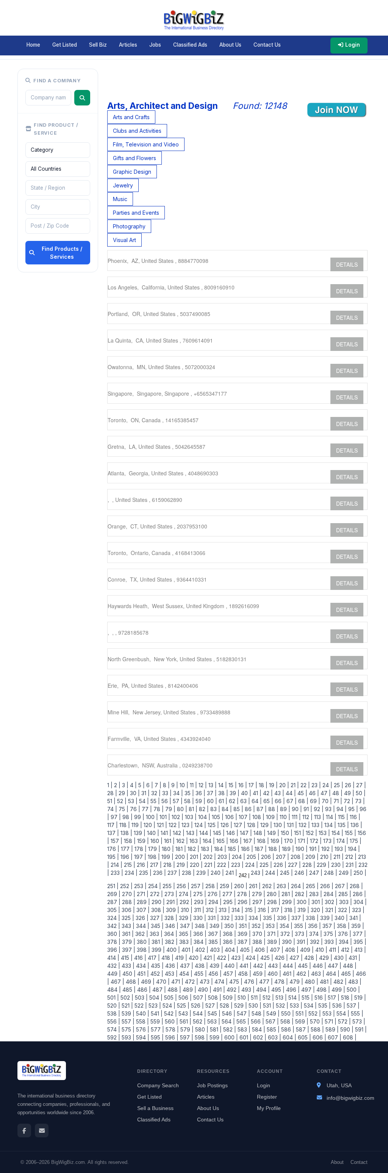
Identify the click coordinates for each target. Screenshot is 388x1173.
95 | (352, 809)
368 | (228, 934)
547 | (242, 1013)
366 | (199, 934)
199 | (167, 857)
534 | (309, 1005)
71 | (337, 801)
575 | (127, 1029)
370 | (258, 934)
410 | (320, 950)
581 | (215, 1029)
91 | (307, 809)
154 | (336, 833)
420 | (194, 957)
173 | (328, 841)
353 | (271, 926)
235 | (145, 873)
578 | (171, 1029)
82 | (203, 809)
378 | (113, 942)
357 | (328, 926)
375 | (329, 934)
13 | (212, 785)
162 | (181, 841)
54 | (143, 801)
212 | (350, 857)
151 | (298, 833)
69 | (314, 801)
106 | (230, 817)
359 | (357, 926)
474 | (220, 981)
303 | (345, 902)
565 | (242, 1021)
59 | (199, 801)
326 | (141, 918)
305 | (113, 910)
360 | (113, 934)
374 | (315, 934)
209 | (311, 857)
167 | (248, 841)
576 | (142, 1029)
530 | (254, 1005)
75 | (122, 809)
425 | (266, 957)
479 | (295, 981)
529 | (240, 1005)
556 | (113, 1021)
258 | (211, 886)
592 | (113, 1037)
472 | (190, 981)
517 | (333, 997)
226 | (279, 865)
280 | (272, 894)
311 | (198, 910)
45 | (301, 793)
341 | (354, 918)
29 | (122, 793)
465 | (347, 973)
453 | (170, 973)
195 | (113, 857)
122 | (173, 825)
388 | (258, 942)
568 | (286, 1021)
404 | (230, 950)
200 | (181, 857)
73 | (359, 801)
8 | (165, 785)
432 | (113, 965)
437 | (185, 965)
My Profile (269, 1108)
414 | (113, 957)
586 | (287, 1029)
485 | (128, 989)
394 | (344, 942)
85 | (237, 809)
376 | (343, 934)
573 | (358, 1021)
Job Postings (212, 1085)
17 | (252, 785)
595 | (156, 1037)
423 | (237, 957)
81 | (192, 809)
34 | (177, 793)
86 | (249, 809)
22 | (304, 785)
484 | (114, 989)
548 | (257, 1013)
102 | (176, 817)
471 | (176, 981)
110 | (284, 817)
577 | (156, 1029)
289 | (142, 902)
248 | (329, 873)
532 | (281, 1005)
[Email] (41, 1130)
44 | (290, 793)
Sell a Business (155, 1108)
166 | (235, 841)
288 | (127, 902)
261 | (254, 886)
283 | (315, 894)
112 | (307, 817)
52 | (121, 801)
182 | (192, 849)
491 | (218, 989)
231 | (350, 865)
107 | (244, 817)
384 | (199, 942)
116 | (354, 817)
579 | (186, 1029)
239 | (202, 873)
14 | (222, 785)
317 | (276, 910)
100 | (151, 817)
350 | (230, 926)
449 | (114, 973)
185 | (232, 849)
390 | (287, 942)
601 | (245, 1037)
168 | (262, 841)
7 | (157, 785)
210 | (325, 857)
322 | (343, 910)
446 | (318, 965)
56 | (165, 801)
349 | (215, 926)
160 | (156, 841)
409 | (306, 950)
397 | (127, 950)
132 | (303, 825)
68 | (302, 801)
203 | (223, 857)
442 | (259, 965)
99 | (138, 817)
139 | (139, 833)
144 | (204, 833)
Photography (129, 226)
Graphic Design (132, 171)
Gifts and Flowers (134, 158)
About (337, 1162)
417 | (153, 957)
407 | (275, 950)
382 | (170, 942)
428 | (310, 957)
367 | (214, 934)
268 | (355, 886)
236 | (159, 873)
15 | (232, 785)
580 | (201, 1029)
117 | (112, 825)
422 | (222, 957)
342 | (113, 926)
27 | (360, 785)
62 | (233, 801)
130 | (278, 825)
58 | (188, 801)
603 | (273, 1037)
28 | (112, 793)
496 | (292, 989)
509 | (228, 997)
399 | (157, 950)
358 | (342, 926)
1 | (110, 785)
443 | (273, 965)
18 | (262, 785)
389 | (273, 942)
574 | (113, 1029)
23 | (315, 785)
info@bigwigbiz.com (350, 1098)
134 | (329, 825)
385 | (214, 942)
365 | (184, 934)
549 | (272, 1013)
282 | (300, 894)
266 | (326, 886)
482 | (339, 981)
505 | (170, 997)
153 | (323, 833)
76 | (134, 809)
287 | (113, 902)
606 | (318, 1037)
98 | (127, 817)
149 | (272, 833)
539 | (127, 1013)
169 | (276, 841)
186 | (246, 849)
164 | (208, 841)
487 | (158, 989)
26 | (349, 785)
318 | (289, 910)
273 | (170, 894)
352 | (257, 926)
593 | (127, 1037)
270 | (127, 894)
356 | (314, 926)
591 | (360, 1029)
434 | (142, 965)
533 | (295, 1005)
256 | (182, 886)
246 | (300, 873)
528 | (225, 1005)
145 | (218, 833)
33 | (166, 793)
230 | (337, 865)
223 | (237, 865)
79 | (169, 809)
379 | (127, 942)
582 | (229, 1029)
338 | (311, 918)
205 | (252, 857)
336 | (282, 918)
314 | (236, 910)
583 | (243, 1029)
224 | (251, 865)
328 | (170, 918)
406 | (260, 950)
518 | (346, 997)
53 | (132, 801)
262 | (268, 886)
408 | (291, 950)
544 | (198, 1013)
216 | (142, 865)
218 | (168, 865)
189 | (287, 849)
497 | (307, 989)
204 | (237, 857)
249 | (344, 873)
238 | (187, 873)
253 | (140, 886)
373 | (300, 934)
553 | (328, 1013)
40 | (245, 793)
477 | (265, 981)
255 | (168, 886)
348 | (200, 926)
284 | (329, 894)
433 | (127, 965)
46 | (313, 793)
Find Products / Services (62, 252)
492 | (232, 989)
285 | (344, 894)
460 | (273, 973)
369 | (243, 934)
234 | (130, 873)
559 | (156, 1021)
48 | (337, 793)
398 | (142, 950)
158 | (129, 841)
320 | (316, 910)
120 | (148, 825)
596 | (171, 1037)
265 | (311, 886)
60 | (211, 801)
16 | (242, 785)
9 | (174, 785)
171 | (302, 841)
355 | (300, 926)
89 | (284, 809)
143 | (191, 833)
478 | (280, 981)
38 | (222, 793)
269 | (113, 894)
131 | (291, 825)
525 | (182, 1005)
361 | (127, 934)
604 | (288, 1037)
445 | (303, 965)
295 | (229, 902)
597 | (185, 1037)
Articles (128, 45)
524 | (168, 1005)
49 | (348, 793)
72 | (348, 801)
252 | (126, 886)
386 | (228, 942)
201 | (195, 857)
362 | (141, 934)
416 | (139, 957)
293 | (199, 902)
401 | (187, 950)
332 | (226, 918)
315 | (249, 910)
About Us (230, 45)
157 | (115, 841)
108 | (257, 817)
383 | (185, 942)
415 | (126, 957)
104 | (203, 817)
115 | (342, 817)
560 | (170, 1021)
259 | (225, 886)
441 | (245, 965)
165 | (221, 841)
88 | (272, 809)
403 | (215, 950)
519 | (359, 997)
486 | (143, 989)
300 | (302, 902)
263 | (282, 886)
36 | (199, 793)
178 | (140, 849)
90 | (296, 809)
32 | (155, 793)
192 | (326, 849)
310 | (185, 910)
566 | (256, 1021)
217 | (155, 865)
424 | (251, 957)
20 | (283, 785)
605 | (303, 1037)
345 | (156, 926)
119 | (136, 825)
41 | (256, 793)
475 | (235, 981)
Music (120, 199)
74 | (112, 809)
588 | (316, 1029)
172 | (315, 841)
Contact (359, 1162)
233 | (116, 873)
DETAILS (347, 264)
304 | (359, 902)
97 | (115, 817)
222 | (223, 865)
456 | (214, 973)
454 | (185, 973)
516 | (319, 997)
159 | (142, 841)
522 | (140, 1005)
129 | (265, 825)
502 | (126, 997)
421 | (208, 957)
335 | (268, 918)
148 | (259, 833)
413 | (359, 950)
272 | (156, 894)
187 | (260, 849)
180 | (167, 849)
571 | (329, 1021)
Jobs (155, 45)
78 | (158, 809)
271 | (142, 894)
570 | (315, 1021)
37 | (211, 793)
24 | (326, 785)
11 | (192, 785)
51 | (111, 801)
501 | (113, 997)
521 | (126, 1005)
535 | (324, 1005)
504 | (155, 997)
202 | (209, 857)
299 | (287, 902)
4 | (132, 785)
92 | (318, 809)
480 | (310, 981)
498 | (322, 989)
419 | (180, 957)
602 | (259, 1037)
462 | (302, 973)
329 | (184, 918)
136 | (355, 825)
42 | (267, 793)
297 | (258, 902)
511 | (255, 997)
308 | (157, 910)
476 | (250, 981)
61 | (222, 801)
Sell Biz (98, 45)
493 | (247, 989)
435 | (156, 965)
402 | (201, 950)
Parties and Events (136, 212)
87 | (261, 809)
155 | (349, 833)
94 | (341, 809)
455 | (199, 973)
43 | (278, 793)
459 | (258, 973)
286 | (358, 894)
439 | (215, 965)
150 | (286, 833)
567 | (271, 1021)
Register (267, 1097)
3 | (124, 785)
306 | (127, 910)
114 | (330, 817)
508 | (214, 997)
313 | (223, 910)
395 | (359, 942)
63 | (244, 801)
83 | (214, 809)
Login (352, 45)
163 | (194, 841)
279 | (257, 894)
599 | (215, 1037)
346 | (171, 926)
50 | (360, 793)
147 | (245, 833)
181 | (180, 849)
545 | (213, 1013)
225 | (265, 865)
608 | (349, 1037)
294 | (214, 902)
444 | (288, 965)
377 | (358, 934)
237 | (173, 873)
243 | (256, 873)
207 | (281, 857)
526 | (196, 1005)
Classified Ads (190, 45)
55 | (154, 801)
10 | (183, 785)
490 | (203, 989)
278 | (243, 894)
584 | (257, 1029)
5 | (141, 785)
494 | (262, 989)
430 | (339, 957)
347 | (185, 926)
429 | (325, 957)
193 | (339, 849)
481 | (325, 981)
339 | (326, 918)
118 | (124, 825)
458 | (243, 973)
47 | (325, 793)
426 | (280, 957)
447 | (333, 965)
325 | (127, 918)
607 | (333, 1037)
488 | (173, 989)
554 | (342, 1013)
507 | (199, 997)
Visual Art (124, 240)
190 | (301, 849)
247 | (315, 873)
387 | (243, 942)
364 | (170, 934)
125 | (212, 825)
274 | (184, 894)
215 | (128, 865)
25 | (337, 785)
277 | (228, 894)
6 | (149, 785)
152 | (310, 833)
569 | (301, 1021)
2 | (116, 785)
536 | (338, 1005)
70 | (326, 801)
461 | (288, 973)
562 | (198, 1021)
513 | (280, 997)
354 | (285, 926)
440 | (230, 965)
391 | (301, 942)
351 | (243, 926)
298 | (273, 902)
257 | (196, 886)
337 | (297, 918)
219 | (181, 865)
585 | (272, 1029)
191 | (314, 849)
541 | (156, 1013)
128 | (252, 825)
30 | (134, 793)
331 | (212, 918)
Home (33, 45)
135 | (342, 825)
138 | (125, 833)
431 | (353, 957)
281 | (286, 894)
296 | (243, 902)
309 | (171, 910)
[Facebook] (24, 1130)
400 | (172, 950)
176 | (113, 849)
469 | (147, 981)
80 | (181, 809)
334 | (254, 918)
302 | (330, 902)
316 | (262, 910)
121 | (161, 825)
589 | (331, 1029)
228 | (308, 865)
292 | (185, 902)
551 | (300, 1013)
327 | (156, 918)
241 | (230, 873)
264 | (296, 886)
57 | (177, 801)
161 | (169, 841)
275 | (199, 894)
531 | (267, 1005)
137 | (113, 833)
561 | (184, 1021)
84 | (226, 809)
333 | (240, 918)
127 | (239, 825)
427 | (295, 957)
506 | (184, 997)
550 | (287, 1013)
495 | (277, 989)
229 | (322, 865)
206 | (267, 857)
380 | (142, 942)
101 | (164, 817)
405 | (245, 950)
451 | (142, 973)
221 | (209, 865)
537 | (352, 1005)
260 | (240, 886)
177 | (126, 849)
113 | (318, 817)
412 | (346, 950)
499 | (337, 989)
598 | (200, 1037)
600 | (230, 1037)
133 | (316, 825)
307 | (142, 910)
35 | (188, 793)
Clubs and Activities (137, 130)
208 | (296, 857)
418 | (167, 957)
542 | (170, 1013)
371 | (272, 934)
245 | (285, 873)
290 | (157, 902)
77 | (146, 809)
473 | (205, 981)
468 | (131, 981)
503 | (140, 997)
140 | (152, 833)
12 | (202, 785)
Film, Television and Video (146, 144)
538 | (113, 1013)
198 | (153, 857)
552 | (314, 1013)
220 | (195, 865)
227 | (293, 865)
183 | (206, 849)
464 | (332, 973)
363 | (155, 934)
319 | (302, 910)
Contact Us (267, 45)
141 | (165, 833)
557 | (127, 1021)
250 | (359, 873)
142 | (178, 833)
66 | (279, 801)
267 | (340, 886)
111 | (295, 817)
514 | (293, 997)
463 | (317, 973)
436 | (171, 965)
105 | (217, 817)
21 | (294, 785)
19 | (273, 785)
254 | (154, 886)
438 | (200, 965)
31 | (145, 793)
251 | (113, 886)
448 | (349, 965)
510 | (242, 997)
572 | (343, 1021)
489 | (188, 989)
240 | (216, 873)
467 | (116, 981)
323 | (357, 910)
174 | (341, 841)
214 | (115, 865)
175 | (354, 841)
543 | (184, 1013)
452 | (156, 973)
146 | (231, 833)
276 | (213, 894)
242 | (243, 875)
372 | (286, 934)
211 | (338, 857)
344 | (142, 926)
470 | (162, 981)
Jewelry (123, 185)
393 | (330, 942)
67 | (291, 801)
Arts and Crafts (131, 117)
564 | (227, 1021)
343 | (127, 926)
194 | (353, 849)
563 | (213, 1021)
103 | (190, 817)
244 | (271, 873)
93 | (329, 809)
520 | (113, 1005)
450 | (128, 973)
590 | (346, 1029)
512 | (267, 997)
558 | (142, 1021)
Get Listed (64, 45)
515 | (306, 997)
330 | (199, 918)
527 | (211, 1005)
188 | (273, 849)
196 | (126, 857)
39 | (233, 793)
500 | (352, 989)
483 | (354, 981)
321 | (330, 910)
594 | (142, 1037)
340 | (340, 918)
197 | (139, 857)
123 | (186, 825)
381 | (156, 942)
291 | (171, 902)
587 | (301, 1029)
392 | (315, 942)
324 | (113, 918)
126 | (225, 825)
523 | (154, 1005)
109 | (271, 817)
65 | (267, 801)
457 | (229, 973)
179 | (153, 849)
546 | (228, 1013)
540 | (142, 1013)
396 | (113, 950)
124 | (199, 825)
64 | (256, 801)
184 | (219, 849)
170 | (289, 841)
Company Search (158, 1085)
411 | (333, 950)
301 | (316, 902)
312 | (210, 910)
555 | (356, 1013)
